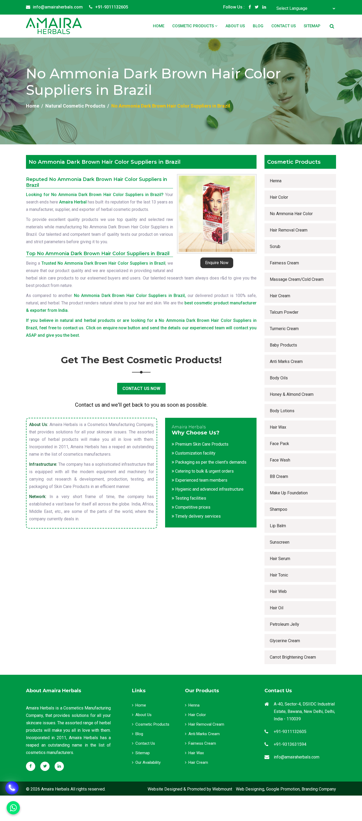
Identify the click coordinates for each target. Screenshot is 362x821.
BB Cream (279, 476)
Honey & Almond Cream (292, 394)
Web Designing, (250, 789)
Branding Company (319, 789)
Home (158, 26)
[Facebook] (250, 7)
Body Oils (279, 377)
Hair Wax (278, 427)
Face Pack (279, 443)
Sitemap (312, 26)
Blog (258, 26)
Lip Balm (278, 525)
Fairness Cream (284, 262)
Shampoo (278, 509)
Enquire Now (216, 262)
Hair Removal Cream (288, 230)
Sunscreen (279, 542)
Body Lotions (282, 410)
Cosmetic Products (193, 26)
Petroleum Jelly (284, 624)
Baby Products (283, 345)
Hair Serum (280, 558)
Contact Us (283, 26)
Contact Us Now (141, 388)
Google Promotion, (283, 789)
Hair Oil (276, 607)
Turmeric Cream (284, 328)
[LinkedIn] (264, 7)
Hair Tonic (279, 575)
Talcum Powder (284, 312)
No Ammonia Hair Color (291, 213)
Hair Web (278, 591)
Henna (275, 180)
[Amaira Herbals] (54, 25)
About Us (235, 26)
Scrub (275, 246)
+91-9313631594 (290, 744)
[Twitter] (257, 7)
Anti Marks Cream (286, 361)
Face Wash (280, 460)
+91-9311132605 (111, 7)
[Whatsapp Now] (12, 788)
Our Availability (148, 762)
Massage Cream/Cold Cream (297, 279)
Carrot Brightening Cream (293, 657)
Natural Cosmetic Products (75, 106)
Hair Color (279, 197)
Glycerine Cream (285, 640)
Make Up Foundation (289, 492)
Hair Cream (280, 295)
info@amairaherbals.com (58, 7)
